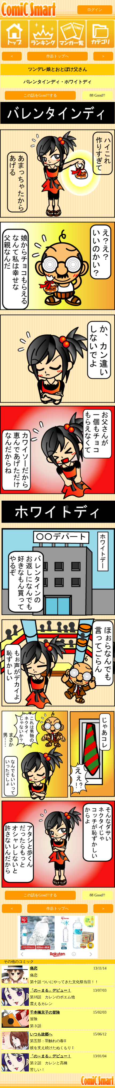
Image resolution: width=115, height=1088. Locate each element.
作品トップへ (57, 56)
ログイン (94, 10)
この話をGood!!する (40, 95)
